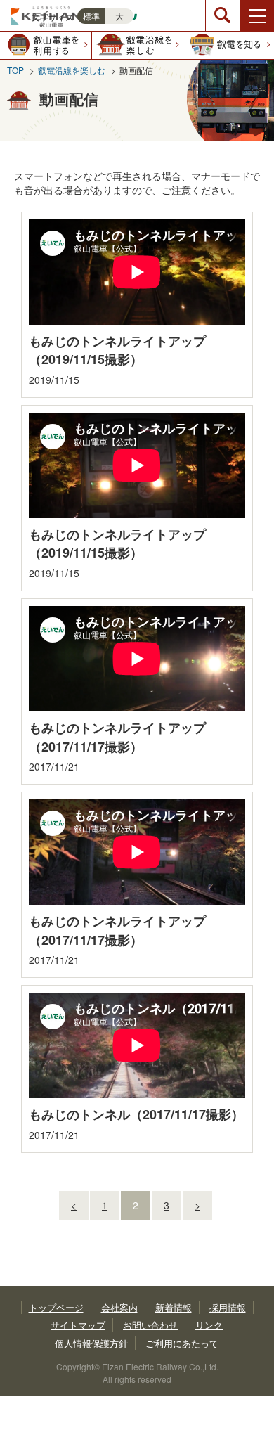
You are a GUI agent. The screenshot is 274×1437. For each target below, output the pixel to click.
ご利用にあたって (181, 1343)
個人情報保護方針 (91, 1343)
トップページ (56, 1307)
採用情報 (227, 1307)
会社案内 (119, 1307)
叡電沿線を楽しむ (71, 70)
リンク (209, 1325)
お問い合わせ (150, 1325)
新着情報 (173, 1307)
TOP (15, 70)
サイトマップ (78, 1325)
